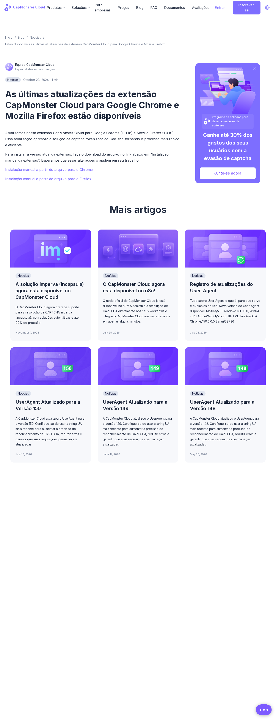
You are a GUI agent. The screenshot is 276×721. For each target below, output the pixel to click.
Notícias (13, 80)
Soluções (79, 7)
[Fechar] (254, 69)
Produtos (54, 7)
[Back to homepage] (24, 7)
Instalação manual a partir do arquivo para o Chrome (49, 169)
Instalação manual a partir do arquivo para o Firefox (48, 179)
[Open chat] (264, 709)
